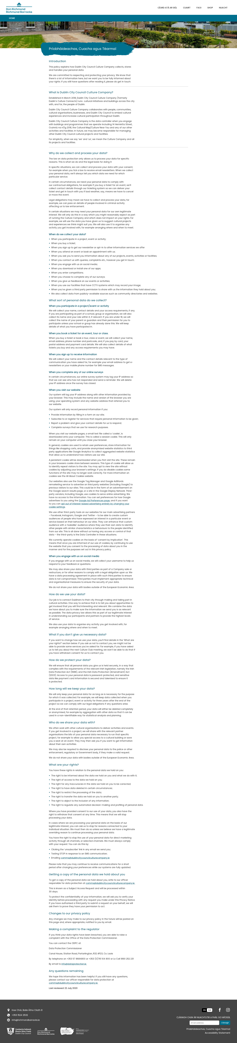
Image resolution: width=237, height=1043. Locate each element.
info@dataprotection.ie (74, 963)
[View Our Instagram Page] (226, 1009)
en (204, 1010)
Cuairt (186, 7)
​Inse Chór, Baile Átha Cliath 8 (27, 1010)
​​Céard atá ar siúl (167, 7)
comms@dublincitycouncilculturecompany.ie (85, 857)
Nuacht (223, 7)
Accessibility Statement (217, 1032)
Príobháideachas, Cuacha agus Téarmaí (208, 1029)
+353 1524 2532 (20, 1015)
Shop (210, 7)
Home (12, 18)
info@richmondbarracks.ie (26, 1020)
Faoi (199, 7)
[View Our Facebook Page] (218, 1009)
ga (209, 1010)
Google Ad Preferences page (94, 500)
